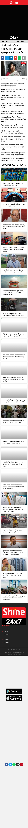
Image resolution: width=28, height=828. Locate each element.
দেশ (12, 41)
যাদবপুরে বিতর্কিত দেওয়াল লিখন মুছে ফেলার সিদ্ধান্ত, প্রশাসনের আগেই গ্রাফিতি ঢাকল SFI (13, 154)
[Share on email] (15, 58)
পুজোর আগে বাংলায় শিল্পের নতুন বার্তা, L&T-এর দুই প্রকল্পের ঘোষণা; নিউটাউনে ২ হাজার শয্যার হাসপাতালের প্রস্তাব (13, 553)
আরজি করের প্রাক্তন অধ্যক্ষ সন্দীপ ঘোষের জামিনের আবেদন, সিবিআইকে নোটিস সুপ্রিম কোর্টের (12, 147)
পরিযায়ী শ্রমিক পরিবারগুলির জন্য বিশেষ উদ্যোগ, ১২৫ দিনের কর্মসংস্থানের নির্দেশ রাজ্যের (13, 464)
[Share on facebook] (2, 58)
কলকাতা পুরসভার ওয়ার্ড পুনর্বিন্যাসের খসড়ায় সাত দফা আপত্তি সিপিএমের (13, 91)
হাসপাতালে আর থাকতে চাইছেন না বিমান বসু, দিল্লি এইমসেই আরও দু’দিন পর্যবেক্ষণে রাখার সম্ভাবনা (13, 97)
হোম (3, 41)
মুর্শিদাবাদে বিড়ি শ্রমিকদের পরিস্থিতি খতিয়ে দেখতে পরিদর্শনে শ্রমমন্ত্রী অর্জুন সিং (13, 443)
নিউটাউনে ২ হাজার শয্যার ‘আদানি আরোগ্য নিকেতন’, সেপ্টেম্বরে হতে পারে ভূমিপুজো (12, 132)
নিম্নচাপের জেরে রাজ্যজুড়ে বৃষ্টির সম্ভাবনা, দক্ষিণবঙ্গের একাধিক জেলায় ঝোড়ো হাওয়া (12, 126)
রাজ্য (18, 41)
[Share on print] (24, 58)
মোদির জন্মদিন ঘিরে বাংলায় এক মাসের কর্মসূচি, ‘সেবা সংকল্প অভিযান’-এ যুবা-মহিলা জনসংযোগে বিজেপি (13, 487)
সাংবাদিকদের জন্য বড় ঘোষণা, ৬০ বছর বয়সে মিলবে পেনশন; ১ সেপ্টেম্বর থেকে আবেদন (12, 575)
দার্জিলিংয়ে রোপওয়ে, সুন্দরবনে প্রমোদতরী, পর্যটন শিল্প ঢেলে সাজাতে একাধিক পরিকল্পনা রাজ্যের (12, 105)
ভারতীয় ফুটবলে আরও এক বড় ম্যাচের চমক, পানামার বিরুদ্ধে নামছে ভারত (12, 85)
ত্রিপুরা (22, 41)
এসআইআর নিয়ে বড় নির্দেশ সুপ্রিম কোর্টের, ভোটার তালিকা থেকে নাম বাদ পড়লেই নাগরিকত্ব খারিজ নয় (13, 119)
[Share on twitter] (7, 58)
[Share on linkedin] (11, 58)
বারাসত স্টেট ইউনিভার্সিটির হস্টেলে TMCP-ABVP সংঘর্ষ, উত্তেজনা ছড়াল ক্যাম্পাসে (13, 160)
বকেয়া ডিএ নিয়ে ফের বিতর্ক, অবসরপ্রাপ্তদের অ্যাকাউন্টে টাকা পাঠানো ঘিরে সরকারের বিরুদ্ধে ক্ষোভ (14, 598)
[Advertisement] (14, 20)
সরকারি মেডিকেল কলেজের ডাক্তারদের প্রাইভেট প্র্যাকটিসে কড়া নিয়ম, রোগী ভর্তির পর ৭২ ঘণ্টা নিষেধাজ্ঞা (13, 509)
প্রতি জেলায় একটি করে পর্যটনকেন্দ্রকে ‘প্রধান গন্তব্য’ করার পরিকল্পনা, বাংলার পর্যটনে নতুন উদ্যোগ (13, 139)
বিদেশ (7, 41)
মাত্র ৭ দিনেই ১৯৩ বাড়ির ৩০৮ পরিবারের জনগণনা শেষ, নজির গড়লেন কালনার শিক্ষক (13, 112)
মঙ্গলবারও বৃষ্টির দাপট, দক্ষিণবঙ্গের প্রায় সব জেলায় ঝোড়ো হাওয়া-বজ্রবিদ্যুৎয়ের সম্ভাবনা (13, 531)
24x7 (14, 37)
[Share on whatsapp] (19, 58)
